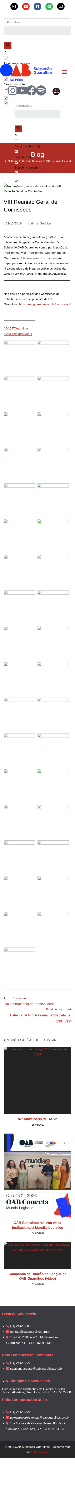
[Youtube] (22, 90)
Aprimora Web (40, 1452)
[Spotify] (41, 90)
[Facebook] (31, 90)
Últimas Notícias (40, 223)
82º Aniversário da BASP (37, 1119)
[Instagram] (13, 90)
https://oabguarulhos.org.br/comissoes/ (45, 304)
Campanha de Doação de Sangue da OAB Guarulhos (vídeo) (37, 1276)
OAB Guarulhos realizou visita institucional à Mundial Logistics (37, 1225)
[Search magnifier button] (8, 45)
